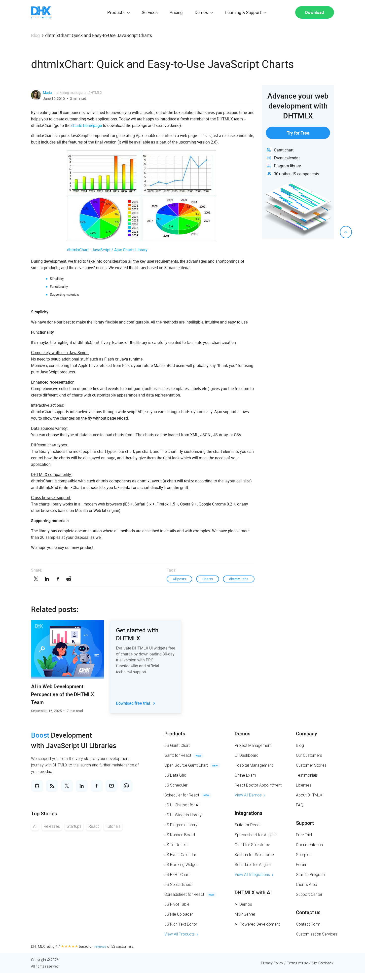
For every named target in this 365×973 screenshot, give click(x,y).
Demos (243, 734)
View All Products (179, 934)
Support (305, 823)
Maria (47, 92)
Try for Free (298, 133)
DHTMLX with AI (253, 893)
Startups (74, 826)
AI (35, 826)
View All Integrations (252, 874)
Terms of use (297, 963)
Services (150, 12)
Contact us (308, 912)
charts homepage (86, 125)
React (93, 826)
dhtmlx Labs (238, 579)
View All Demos (248, 795)
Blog (35, 35)
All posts (179, 579)
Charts (207, 579)
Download (314, 12)
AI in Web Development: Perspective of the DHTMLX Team (62, 694)
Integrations (248, 813)
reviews (100, 946)
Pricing (176, 12)
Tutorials (113, 826)
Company (306, 734)
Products (174, 734)
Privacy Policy (272, 963)
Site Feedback (322, 963)
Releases (52, 826)
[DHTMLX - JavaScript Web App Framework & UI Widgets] (41, 12)
